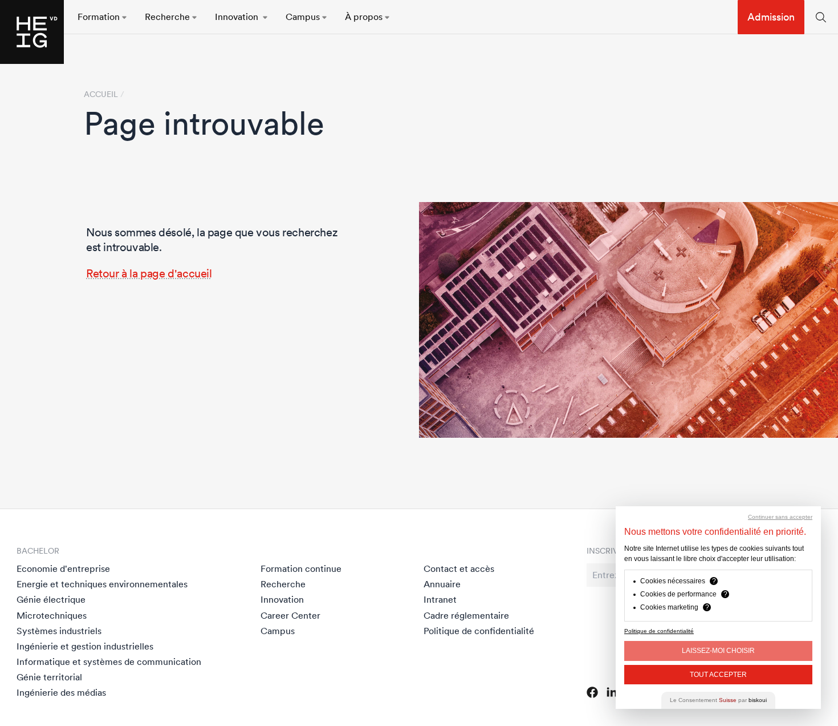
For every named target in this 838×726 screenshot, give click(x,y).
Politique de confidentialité (479, 630)
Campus (278, 630)
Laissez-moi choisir (718, 651)
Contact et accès (459, 568)
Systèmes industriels (59, 630)
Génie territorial (49, 677)
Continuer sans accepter (780, 517)
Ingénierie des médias (61, 692)
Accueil (101, 94)
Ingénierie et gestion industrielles (85, 646)
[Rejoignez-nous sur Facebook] (592, 692)
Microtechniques (52, 615)
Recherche (283, 584)
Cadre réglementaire (466, 615)
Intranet (440, 599)
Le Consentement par (718, 700)
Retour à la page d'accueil (149, 273)
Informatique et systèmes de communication (109, 661)
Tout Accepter (718, 675)
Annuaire (442, 584)
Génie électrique (51, 599)
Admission (771, 16)
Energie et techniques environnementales (102, 584)
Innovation (282, 599)
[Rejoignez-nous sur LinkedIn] (612, 692)
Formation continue (301, 568)
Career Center (290, 615)
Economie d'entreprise (63, 568)
